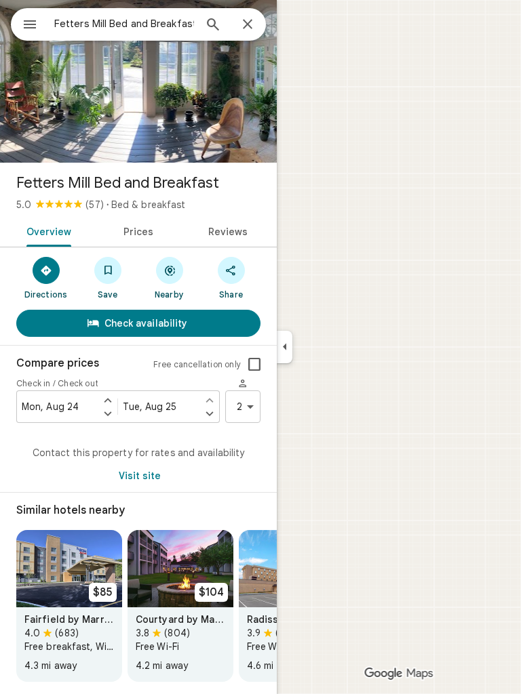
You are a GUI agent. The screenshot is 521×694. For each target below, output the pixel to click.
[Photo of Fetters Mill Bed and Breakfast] (138, 81)
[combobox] (124, 24)
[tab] (46, 230)
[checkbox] (254, 364)
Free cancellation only (197, 364)
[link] (69, 606)
